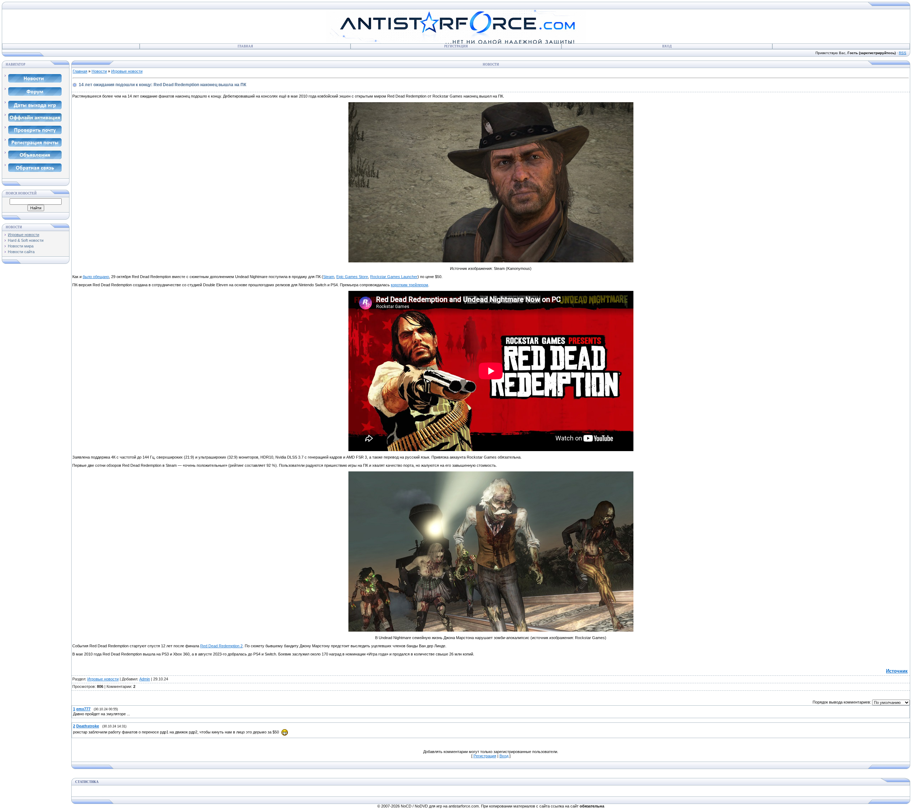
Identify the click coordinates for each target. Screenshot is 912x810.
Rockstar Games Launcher (394, 277)
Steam (328, 277)
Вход (667, 46)
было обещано (96, 277)
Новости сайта (21, 252)
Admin (144, 679)
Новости (99, 71)
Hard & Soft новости (25, 240)
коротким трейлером (409, 285)
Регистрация (456, 46)
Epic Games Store (352, 277)
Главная (245, 46)
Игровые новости (23, 234)
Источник (897, 671)
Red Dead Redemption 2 (221, 646)
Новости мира (20, 246)
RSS (902, 53)
